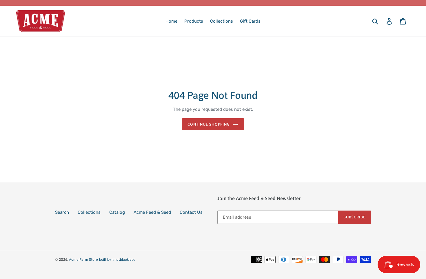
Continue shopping (208, 124)
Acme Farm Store (83, 260)
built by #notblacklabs (117, 260)
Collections (89, 212)
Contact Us (191, 212)
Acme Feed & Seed (152, 212)
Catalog (117, 212)
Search (62, 212)
